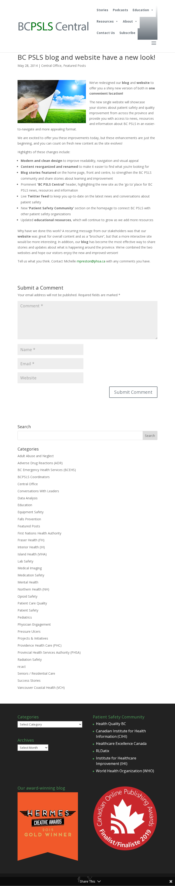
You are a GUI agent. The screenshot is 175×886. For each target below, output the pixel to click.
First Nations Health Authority (39, 533)
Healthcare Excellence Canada (121, 743)
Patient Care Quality (32, 603)
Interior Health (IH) (31, 547)
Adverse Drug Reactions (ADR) (40, 463)
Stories (102, 10)
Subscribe (127, 33)
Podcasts (120, 10)
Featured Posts (74, 65)
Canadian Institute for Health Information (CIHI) (121, 733)
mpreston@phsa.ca (91, 261)
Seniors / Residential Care (36, 673)
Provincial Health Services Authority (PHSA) (49, 652)
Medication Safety (31, 575)
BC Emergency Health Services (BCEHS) (47, 470)
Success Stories (29, 680)
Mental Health (28, 582)
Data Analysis (28, 498)
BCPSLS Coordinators (34, 477)
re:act (22, 666)
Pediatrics (25, 617)
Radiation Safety (30, 659)
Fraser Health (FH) (31, 540)
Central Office (51, 65)
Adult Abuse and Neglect (36, 456)
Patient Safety (28, 610)
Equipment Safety (31, 512)
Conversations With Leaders (38, 491)
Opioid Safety (27, 596)
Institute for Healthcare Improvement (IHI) (116, 761)
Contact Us (106, 33)
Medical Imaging (30, 568)
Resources (105, 21)
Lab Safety (25, 561)
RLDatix (102, 750)
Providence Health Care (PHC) (40, 645)
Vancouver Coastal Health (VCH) (41, 687)
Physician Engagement (34, 624)
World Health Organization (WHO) (125, 770)
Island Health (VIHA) (32, 554)
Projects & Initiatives (33, 638)
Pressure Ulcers (29, 631)
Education (141, 10)
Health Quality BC (111, 723)
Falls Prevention (29, 519)
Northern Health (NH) (33, 589)
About (128, 21)
